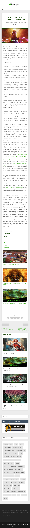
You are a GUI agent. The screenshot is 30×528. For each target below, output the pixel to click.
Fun (13, 460)
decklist (15, 453)
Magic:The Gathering (10, 466)
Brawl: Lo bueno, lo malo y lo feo (11, 264)
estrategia (7, 460)
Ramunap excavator (8, 158)
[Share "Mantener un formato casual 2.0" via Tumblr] (13, 318)
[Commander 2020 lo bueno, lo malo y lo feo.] (15, 396)
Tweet (5, 242)
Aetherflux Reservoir (22, 154)
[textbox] (15, 81)
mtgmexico (16, 488)
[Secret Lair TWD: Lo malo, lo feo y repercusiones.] (15, 362)
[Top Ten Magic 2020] (15, 344)
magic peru (7, 472)
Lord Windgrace (9, 187)
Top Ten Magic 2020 (8, 353)
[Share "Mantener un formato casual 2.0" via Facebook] (7, 318)
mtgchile (21, 482)
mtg (17, 479)
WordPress (25, 524)
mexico (17, 476)
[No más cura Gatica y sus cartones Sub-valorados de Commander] (15, 378)
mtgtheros (21, 491)
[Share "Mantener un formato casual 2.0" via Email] (19, 318)
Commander (7, 447)
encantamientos (16, 456)
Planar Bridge (23, 156)
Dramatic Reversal (15, 156)
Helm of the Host (21, 158)
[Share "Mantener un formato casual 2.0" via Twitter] (10, 318)
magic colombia (8, 469)
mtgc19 (23, 479)
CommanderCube (20, 450)
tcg (18, 495)
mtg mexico (7, 488)
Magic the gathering (18, 472)
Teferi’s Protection (12, 165)
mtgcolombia (8, 485)
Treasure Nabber (17, 163)
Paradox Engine (6, 156)
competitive (7, 453)
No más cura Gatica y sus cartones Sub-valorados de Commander (14, 385)
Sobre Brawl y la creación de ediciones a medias (14, 303)
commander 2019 (17, 447)
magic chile (21, 466)
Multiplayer (7, 495)
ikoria (18, 460)
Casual (6, 444)
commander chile (9, 450)
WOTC (5, 498)
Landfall (6, 463)
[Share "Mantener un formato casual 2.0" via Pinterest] (16, 318)
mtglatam (17, 485)
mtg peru (6, 491)
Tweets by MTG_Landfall (8, 437)
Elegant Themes (12, 524)
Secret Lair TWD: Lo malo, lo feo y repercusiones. (12, 369)
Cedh (11, 444)
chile (16, 444)
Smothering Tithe (7, 159)
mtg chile (14, 482)
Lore (12, 463)
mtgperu (13, 491)
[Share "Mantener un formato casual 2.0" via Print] (22, 318)
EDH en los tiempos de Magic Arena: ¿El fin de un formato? (14, 284)
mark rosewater (8, 476)
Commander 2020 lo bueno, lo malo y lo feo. (14, 406)
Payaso (11, 22)
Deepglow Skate (22, 165)
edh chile (6, 456)
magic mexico (18, 469)
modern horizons (9, 479)
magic (17, 463)
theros (24, 495)
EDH (21, 453)
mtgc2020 (6, 482)
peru (14, 495)
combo (21, 444)
